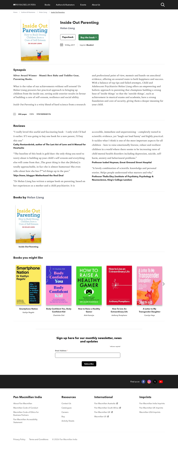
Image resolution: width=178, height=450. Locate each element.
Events (83, 5)
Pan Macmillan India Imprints (152, 403)
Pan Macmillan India (27, 397)
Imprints (145, 397)
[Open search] (163, 5)
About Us (96, 5)
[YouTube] (161, 381)
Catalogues (67, 408)
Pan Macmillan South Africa (106, 408)
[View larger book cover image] (35, 39)
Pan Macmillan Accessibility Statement (25, 420)
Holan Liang (43, 12)
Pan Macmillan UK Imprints (151, 408)
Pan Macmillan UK (102, 412)
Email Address (61, 351)
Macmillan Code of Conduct (25, 408)
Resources (69, 397)
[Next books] (164, 284)
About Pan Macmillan (22, 403)
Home (15, 12)
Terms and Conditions (38, 439)
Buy (63, 416)
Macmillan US (100, 416)
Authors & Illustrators (65, 5)
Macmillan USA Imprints (149, 412)
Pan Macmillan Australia (104, 403)
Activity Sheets (68, 421)
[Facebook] (143, 382)
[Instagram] (149, 382)
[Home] (24, 4)
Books (47, 5)
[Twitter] (155, 382)
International (103, 397)
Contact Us (66, 403)
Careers (65, 412)
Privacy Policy (19, 439)
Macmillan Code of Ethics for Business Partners (26, 413)
